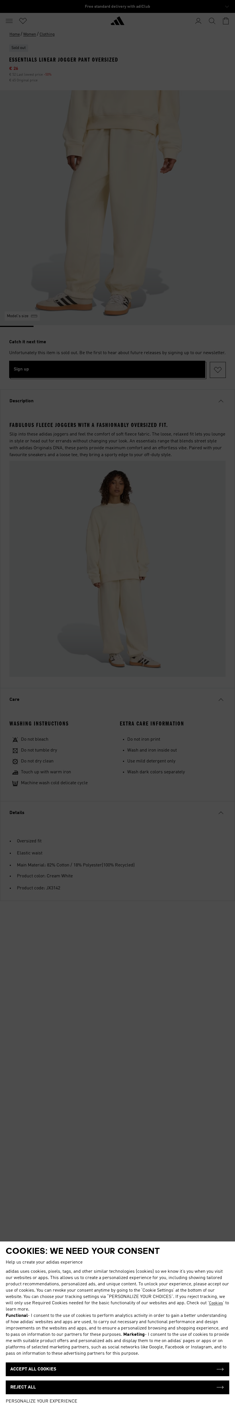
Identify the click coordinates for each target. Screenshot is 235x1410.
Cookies (216, 1303)
